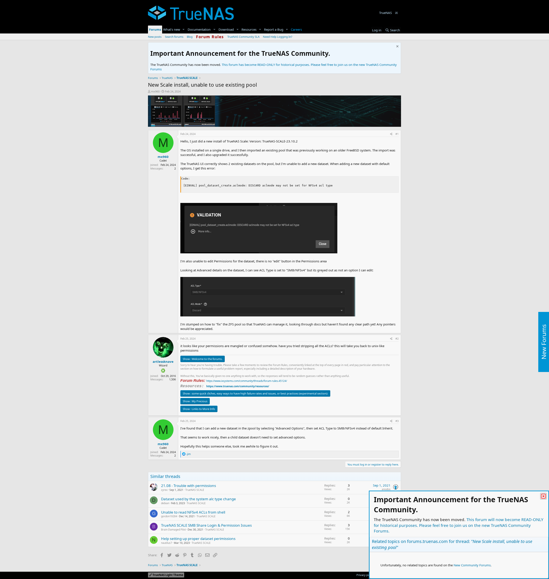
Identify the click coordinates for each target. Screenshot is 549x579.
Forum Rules (210, 36)
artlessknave (163, 361)
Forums (155, 29)
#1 (397, 134)
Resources (248, 29)
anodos (386, 489)
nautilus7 (166, 543)
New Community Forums (472, 565)
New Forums (544, 342)
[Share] (391, 134)
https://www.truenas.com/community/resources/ (237, 386)
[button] (184, 29)
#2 (397, 338)
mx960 (155, 91)
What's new (171, 29)
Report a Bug (273, 29)
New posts (154, 37)
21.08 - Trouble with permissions (188, 485)
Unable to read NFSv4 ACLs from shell (193, 512)
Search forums (174, 37)
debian (165, 503)
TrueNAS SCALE (194, 490)
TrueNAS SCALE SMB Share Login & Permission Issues (206, 525)
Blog (190, 37)
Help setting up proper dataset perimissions (198, 538)
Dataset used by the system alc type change (198, 498)
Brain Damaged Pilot (173, 529)
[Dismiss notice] (397, 47)
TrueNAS (385, 13)
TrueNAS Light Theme (167, 575)
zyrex (164, 490)
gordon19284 (169, 516)
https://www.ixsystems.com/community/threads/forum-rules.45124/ (246, 381)
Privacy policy (365, 575)
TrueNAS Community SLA (243, 37)
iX (396, 13)
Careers (296, 29)
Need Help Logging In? (277, 37)
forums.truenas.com (427, 541)
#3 (397, 421)
